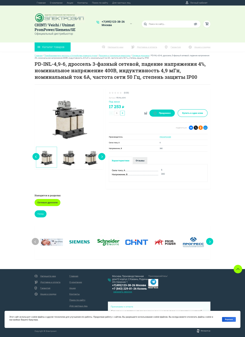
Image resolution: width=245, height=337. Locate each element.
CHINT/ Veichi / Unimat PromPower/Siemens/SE (55, 27)
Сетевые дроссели (140, 55)
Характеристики (120, 160)
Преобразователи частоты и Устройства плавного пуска (70, 55)
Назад (40, 214)
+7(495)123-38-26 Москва (129, 285)
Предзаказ (164, 113)
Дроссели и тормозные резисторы (115, 55)
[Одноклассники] (200, 128)
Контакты (82, 2)
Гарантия (176, 47)
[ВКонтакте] (191, 128)
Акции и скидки (202, 47)
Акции (70, 2)
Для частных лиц (121, 2)
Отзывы (140, 160)
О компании (56, 2)
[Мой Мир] (205, 128)
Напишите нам (115, 47)
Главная (41, 2)
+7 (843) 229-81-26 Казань (129, 288)
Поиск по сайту (100, 2)
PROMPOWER (165, 137)
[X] (196, 128)
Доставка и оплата (147, 47)
